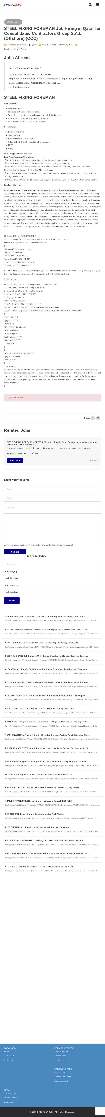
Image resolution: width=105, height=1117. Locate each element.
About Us (8, 1051)
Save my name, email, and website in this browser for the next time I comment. (40, 545)
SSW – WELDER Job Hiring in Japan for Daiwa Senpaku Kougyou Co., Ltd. (42, 643)
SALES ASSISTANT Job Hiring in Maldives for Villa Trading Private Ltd (40, 709)
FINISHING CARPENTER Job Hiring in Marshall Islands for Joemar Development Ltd (46, 748)
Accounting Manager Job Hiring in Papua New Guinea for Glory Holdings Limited (45, 761)
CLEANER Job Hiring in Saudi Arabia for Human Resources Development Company (46, 669)
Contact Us (9, 1056)
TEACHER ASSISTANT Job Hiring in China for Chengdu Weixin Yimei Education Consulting (50, 735)
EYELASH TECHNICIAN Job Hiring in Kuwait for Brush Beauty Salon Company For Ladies (49, 695)
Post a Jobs (59, 1072)
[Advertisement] (24, 925)
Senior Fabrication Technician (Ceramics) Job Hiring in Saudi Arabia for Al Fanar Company (50, 616)
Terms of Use (10, 1093)
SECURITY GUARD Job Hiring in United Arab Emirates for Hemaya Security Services (46, 656)
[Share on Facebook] (93, 418)
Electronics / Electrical (80, 448)
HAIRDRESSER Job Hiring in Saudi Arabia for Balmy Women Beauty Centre (42, 788)
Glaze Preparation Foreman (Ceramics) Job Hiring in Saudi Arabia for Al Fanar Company (48, 630)
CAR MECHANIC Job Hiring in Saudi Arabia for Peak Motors (34, 814)
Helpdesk (8, 1060)
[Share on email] (98, 418)
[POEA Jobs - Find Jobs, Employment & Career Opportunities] (13, 5)
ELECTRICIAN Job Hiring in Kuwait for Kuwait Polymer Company (37, 827)
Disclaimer (9, 1102)
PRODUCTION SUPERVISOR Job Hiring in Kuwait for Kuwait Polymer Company (44, 840)
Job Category (11, 571)
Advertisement (61, 1081)
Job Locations (11, 585)
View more (15, 460)
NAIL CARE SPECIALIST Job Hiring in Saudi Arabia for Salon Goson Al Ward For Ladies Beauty (52, 853)
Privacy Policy (10, 1097)
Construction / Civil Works (15, 49)
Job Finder (59, 1060)
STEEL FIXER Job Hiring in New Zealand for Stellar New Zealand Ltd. (39, 867)
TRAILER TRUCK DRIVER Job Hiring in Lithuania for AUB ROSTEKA (38, 801)
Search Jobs (60, 1056)
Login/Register (61, 1051)
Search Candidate (62, 1077)
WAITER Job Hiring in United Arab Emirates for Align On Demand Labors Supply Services (49, 722)
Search (12, 600)
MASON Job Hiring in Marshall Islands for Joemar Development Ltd (38, 774)
